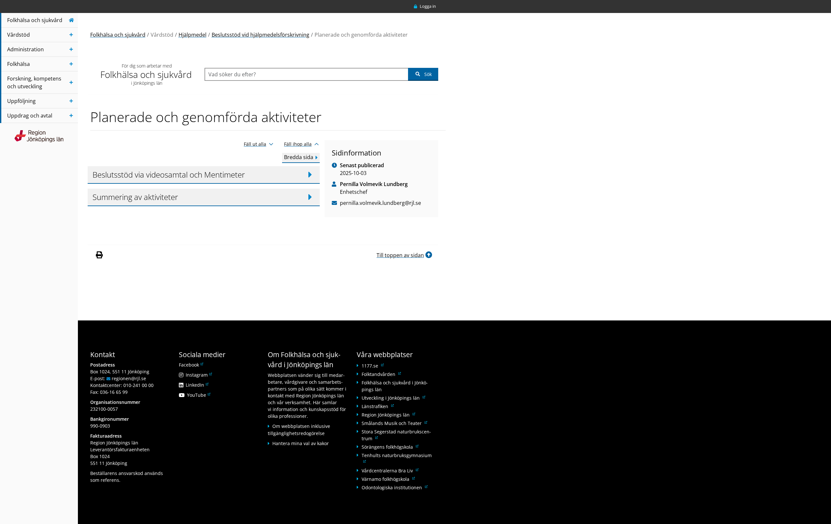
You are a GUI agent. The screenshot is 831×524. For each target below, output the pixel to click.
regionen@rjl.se (129, 378)
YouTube (198, 395)
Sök (428, 74)
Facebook (190, 365)
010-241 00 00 (138, 385)
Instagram (198, 375)
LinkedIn (196, 385)
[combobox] (306, 74)
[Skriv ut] (99, 255)
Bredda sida (298, 157)
